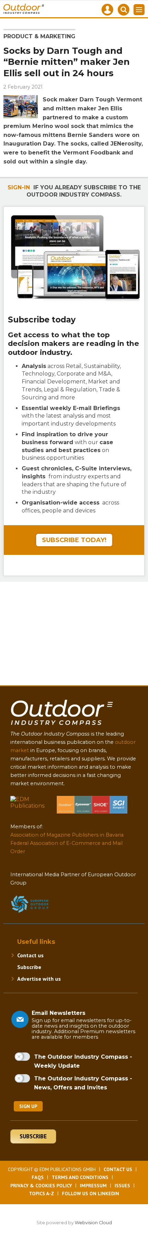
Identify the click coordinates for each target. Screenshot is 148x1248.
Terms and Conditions (80, 1177)
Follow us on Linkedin (90, 1193)
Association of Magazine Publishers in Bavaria (67, 835)
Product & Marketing (39, 36)
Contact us (30, 955)
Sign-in (19, 187)
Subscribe (29, 967)
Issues (122, 1185)
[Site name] (62, 726)
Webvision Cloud (93, 1222)
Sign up (28, 1106)
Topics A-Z (41, 1193)
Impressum (93, 1185)
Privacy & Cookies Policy (41, 1185)
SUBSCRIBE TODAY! (74, 540)
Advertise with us (39, 978)
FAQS (38, 1177)
